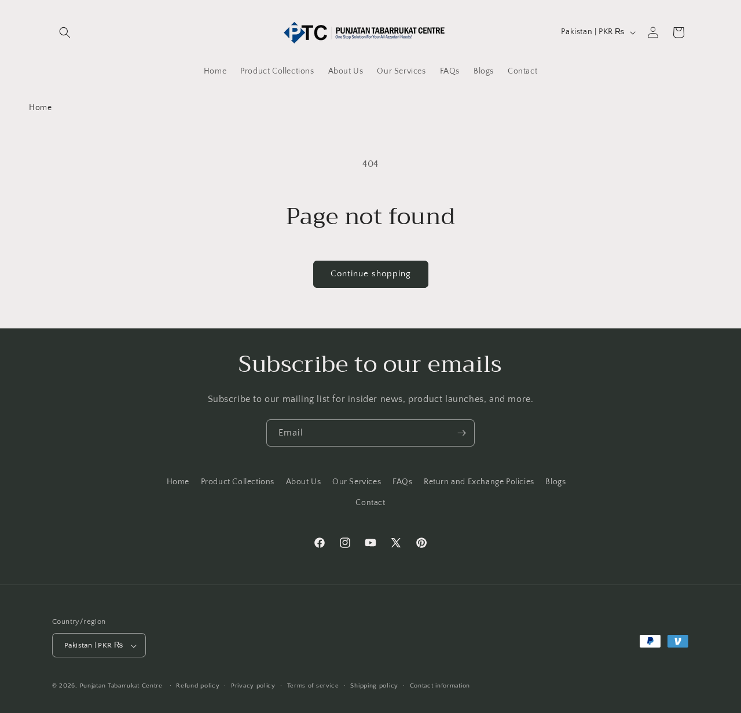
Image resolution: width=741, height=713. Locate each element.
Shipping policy (374, 685)
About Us (303, 482)
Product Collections (237, 482)
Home (40, 107)
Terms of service (313, 685)
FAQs (402, 482)
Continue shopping (371, 274)
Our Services (356, 482)
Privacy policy (253, 685)
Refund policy (197, 685)
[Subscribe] (461, 433)
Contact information (440, 685)
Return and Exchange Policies (479, 482)
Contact (370, 502)
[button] (65, 32)
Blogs (555, 482)
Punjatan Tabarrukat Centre (121, 686)
